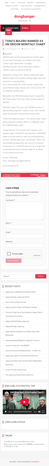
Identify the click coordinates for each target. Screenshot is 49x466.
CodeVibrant (35, 462)
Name (9, 223)
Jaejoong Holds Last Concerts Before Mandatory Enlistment (23, 363)
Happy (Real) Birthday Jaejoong (17, 321)
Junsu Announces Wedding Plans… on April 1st (22, 351)
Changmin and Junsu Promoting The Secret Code (11, 175)
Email (8, 232)
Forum (13, 2)
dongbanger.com (13, 49)
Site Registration (39, 6)
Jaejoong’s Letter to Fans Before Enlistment (21, 356)
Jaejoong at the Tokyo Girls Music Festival (21, 307)
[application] (24, 402)
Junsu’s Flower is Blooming (15, 370)
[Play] (6, 412)
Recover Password (12, 6)
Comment (10, 200)
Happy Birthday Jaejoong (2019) (17, 297)
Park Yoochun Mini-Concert (15, 302)
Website (9, 242)
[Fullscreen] (43, 412)
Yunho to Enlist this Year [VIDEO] (17, 346)
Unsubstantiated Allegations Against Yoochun (22, 340)
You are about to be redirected (31, 9)
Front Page (21, 2)
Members (30, 2)
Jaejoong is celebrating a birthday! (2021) (20, 292)
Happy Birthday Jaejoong (14, 326)
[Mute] (39, 412)
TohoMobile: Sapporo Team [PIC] (38, 175)
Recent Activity (41, 2)
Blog (6, 2)
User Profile (14, 9)
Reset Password (26, 6)
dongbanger (24, 16)
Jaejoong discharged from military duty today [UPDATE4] (22, 333)
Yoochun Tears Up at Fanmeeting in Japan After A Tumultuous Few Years (23, 314)
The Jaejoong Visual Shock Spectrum (19, 375)
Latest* (33, 49)
